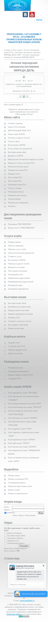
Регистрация (21, 114)
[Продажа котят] (14, 171)
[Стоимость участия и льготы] (19, 319)
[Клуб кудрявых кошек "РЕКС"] (20, 426)
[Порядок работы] (14, 240)
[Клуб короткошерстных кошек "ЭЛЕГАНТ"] (25, 405)
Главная (7, 50)
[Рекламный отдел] (15, 283)
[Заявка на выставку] (16, 326)
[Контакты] (11, 204)
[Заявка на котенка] (15, 351)
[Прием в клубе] (14, 488)
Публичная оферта (14, 614)
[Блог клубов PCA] (15, 175)
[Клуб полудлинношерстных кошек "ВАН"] (24, 401)
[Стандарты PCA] (14, 376)
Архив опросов (21, 548)
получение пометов (15, 538)
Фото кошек (17, 50)
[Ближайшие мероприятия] (18, 287)
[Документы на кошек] (16, 265)
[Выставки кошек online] (17, 150)
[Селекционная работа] (16, 480)
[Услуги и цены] (13, 139)
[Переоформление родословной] (20, 279)
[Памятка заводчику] (16, 243)
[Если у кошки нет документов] (20, 146)
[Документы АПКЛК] (15, 153)
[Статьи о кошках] (14, 186)
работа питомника (14, 533)
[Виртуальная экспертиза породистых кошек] (25, 157)
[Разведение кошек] (15, 365)
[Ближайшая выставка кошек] (19, 304)
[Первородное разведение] (18, 369)
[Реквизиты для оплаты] (17, 193)
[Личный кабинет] (14, 197)
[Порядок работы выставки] (18, 308)
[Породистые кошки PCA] (17, 168)
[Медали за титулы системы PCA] (21, 161)
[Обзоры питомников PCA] (18, 477)
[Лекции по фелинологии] (17, 491)
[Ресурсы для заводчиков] (18, 200)
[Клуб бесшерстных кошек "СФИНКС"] (23, 416)
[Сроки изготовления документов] (21, 251)
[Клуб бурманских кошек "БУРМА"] (21, 437)
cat (34, 91)
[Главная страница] (15, 121)
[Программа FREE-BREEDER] (19, 222)
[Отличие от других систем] (18, 135)
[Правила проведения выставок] (20, 312)
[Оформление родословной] (19, 276)
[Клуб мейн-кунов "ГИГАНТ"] (19, 441)
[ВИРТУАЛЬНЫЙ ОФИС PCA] (19, 128)
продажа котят (13, 541)
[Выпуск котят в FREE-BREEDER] (21, 225)
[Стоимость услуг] (15, 254)
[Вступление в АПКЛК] (16, 143)
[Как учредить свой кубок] (18, 322)
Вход (30, 114)
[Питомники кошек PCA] (17, 182)
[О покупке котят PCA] (16, 344)
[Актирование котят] (15, 272)
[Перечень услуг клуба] (17, 247)
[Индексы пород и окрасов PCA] (20, 373)
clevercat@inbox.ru (27, 601)
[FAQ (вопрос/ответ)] (16, 189)
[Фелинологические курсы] (18, 164)
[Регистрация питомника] (17, 269)
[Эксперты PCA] (14, 315)
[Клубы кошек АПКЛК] (16, 132)
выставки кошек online (16, 536)
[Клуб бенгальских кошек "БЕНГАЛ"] (22, 444)
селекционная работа (15, 543)
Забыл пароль (18, 515)
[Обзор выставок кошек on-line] (20, 484)
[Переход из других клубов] (18, 261)
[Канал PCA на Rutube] (16, 125)
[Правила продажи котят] (17, 347)
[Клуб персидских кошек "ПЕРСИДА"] (22, 390)
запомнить (11, 513)
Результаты (8, 548)
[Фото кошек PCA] (14, 179)
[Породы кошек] (14, 473)
